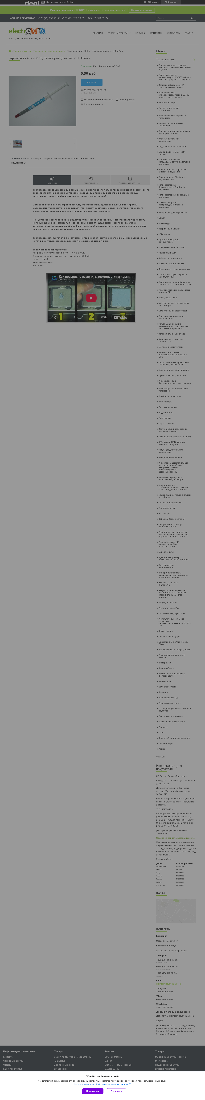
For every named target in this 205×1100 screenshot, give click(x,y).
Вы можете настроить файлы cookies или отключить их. (101, 1084)
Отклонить (116, 1091)
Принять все (92, 1091)
